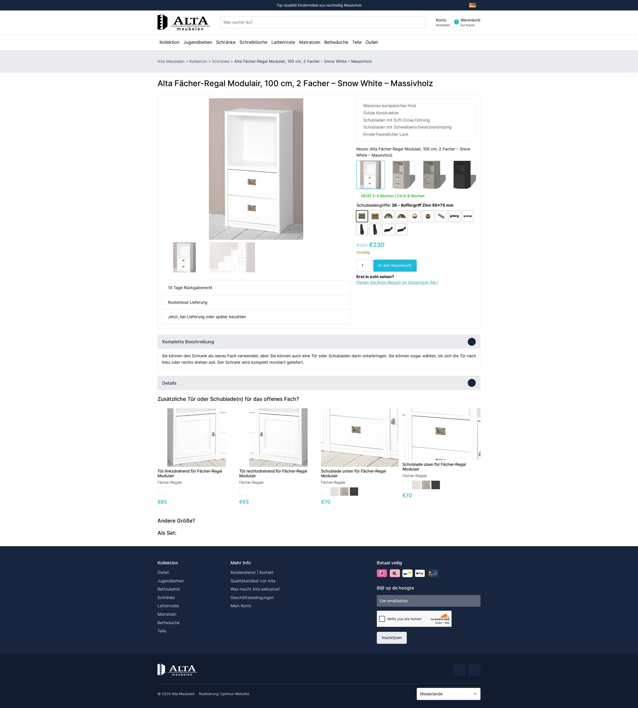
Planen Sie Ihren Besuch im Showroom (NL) (397, 282)
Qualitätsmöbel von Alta (253, 580)
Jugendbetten (171, 580)
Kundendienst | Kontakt (252, 572)
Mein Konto (241, 605)
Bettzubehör (169, 589)
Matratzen (167, 614)
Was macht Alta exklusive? (255, 589)
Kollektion (198, 61)
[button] (344, 169)
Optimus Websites (234, 694)
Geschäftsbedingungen (252, 597)
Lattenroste (168, 605)
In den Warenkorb (394, 265)
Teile (162, 630)
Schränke (220, 61)
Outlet (163, 572)
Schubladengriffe (373, 205)
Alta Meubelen (171, 61)
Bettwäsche (168, 622)
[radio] (362, 216)
